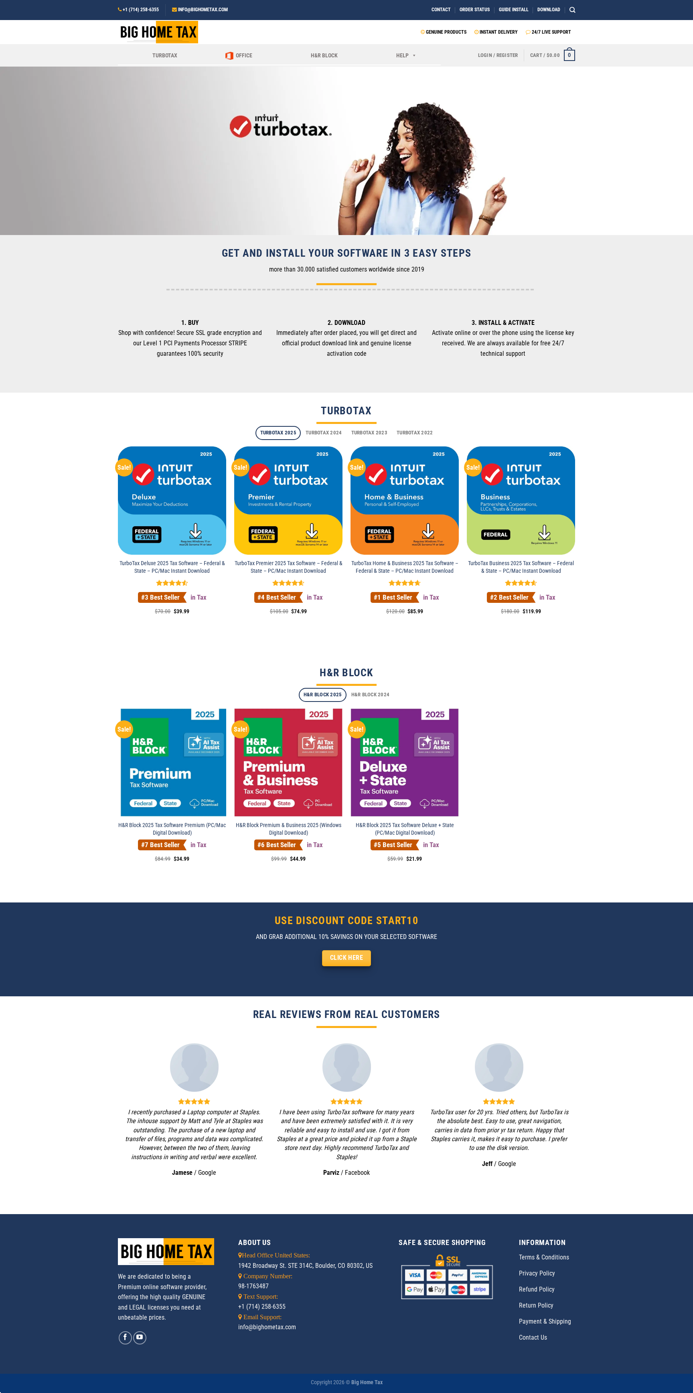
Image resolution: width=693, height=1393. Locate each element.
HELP (402, 55)
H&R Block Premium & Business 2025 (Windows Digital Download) (288, 829)
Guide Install (514, 9)
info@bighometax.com (203, 9)
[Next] (556, 1116)
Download (548, 9)
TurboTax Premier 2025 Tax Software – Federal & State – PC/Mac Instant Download (288, 567)
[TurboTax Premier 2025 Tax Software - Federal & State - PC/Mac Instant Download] (288, 500)
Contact (441, 9)
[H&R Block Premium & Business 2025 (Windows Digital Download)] (288, 762)
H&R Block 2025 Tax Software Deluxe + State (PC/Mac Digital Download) (405, 829)
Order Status (475, 9)
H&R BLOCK (324, 55)
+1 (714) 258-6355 (141, 9)
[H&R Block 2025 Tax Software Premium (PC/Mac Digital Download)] (172, 762)
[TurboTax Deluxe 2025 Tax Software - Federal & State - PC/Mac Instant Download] (172, 500)
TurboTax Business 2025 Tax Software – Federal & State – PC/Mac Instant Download (521, 567)
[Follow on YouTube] (139, 1337)
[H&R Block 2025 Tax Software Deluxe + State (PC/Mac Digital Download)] (405, 762)
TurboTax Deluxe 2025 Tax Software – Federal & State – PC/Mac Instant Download (172, 567)
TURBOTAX (164, 55)
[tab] (278, 433)
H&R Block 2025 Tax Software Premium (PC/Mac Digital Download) (172, 829)
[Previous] (137, 1116)
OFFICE (244, 55)
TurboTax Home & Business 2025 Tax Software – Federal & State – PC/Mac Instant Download (404, 567)
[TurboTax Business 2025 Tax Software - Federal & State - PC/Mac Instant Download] (521, 500)
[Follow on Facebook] (125, 1337)
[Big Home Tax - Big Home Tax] (158, 32)
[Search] (572, 9)
